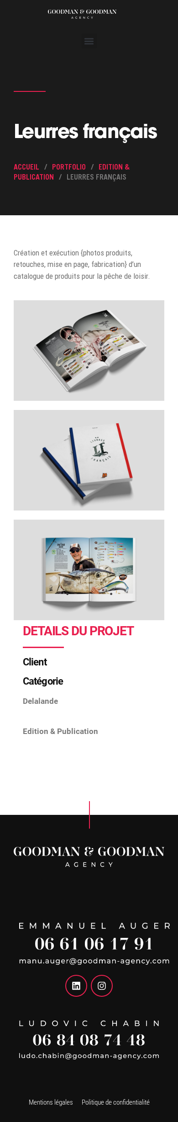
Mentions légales (51, 1102)
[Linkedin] (76, 986)
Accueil (26, 167)
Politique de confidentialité (116, 1102)
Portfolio (69, 167)
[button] (89, 40)
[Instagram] (102, 986)
